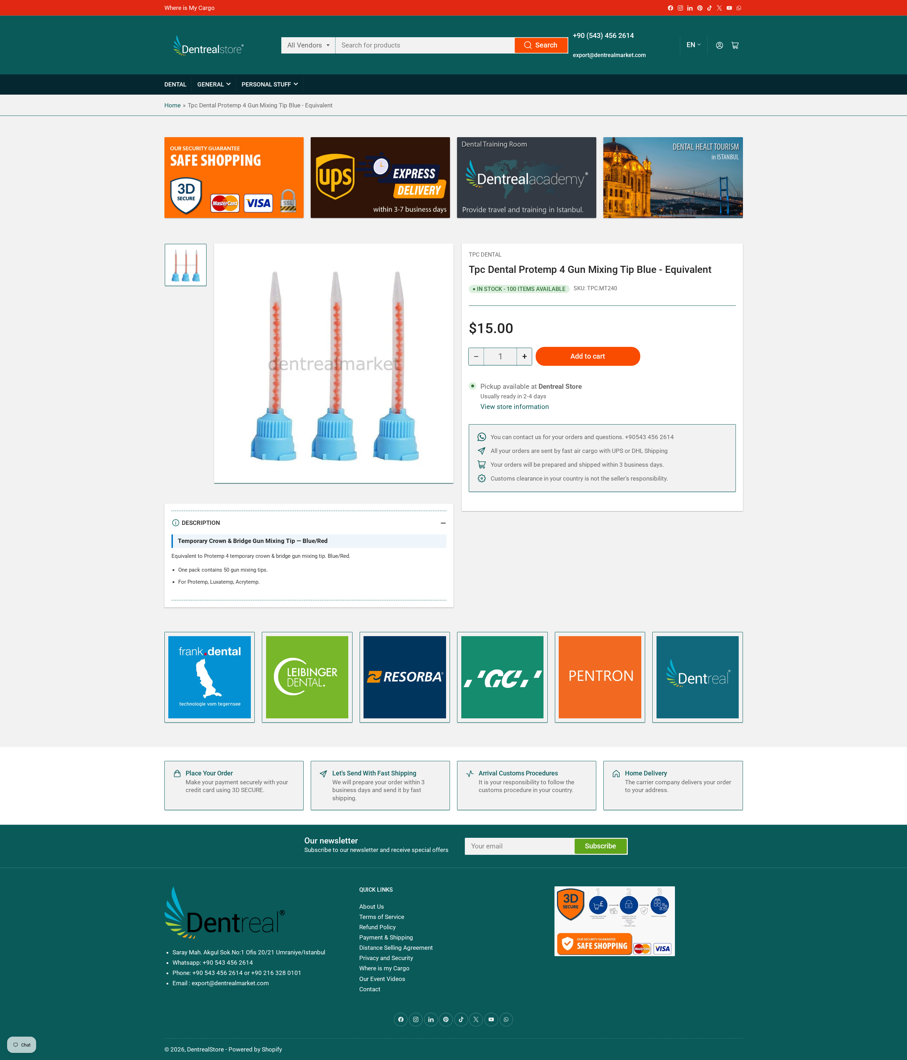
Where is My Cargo (189, 7)
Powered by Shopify (255, 1049)
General (210, 84)
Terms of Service (381, 916)
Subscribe (600, 846)
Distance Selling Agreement (396, 947)
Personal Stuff (266, 84)
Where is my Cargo (384, 968)
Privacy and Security (386, 957)
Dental (175, 84)
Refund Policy (377, 927)
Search (546, 45)
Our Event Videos (382, 978)
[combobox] (452, 45)
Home (172, 105)
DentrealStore (205, 1049)
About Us (371, 906)
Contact (370, 989)
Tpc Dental (485, 254)
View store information (514, 407)
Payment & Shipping (386, 937)
